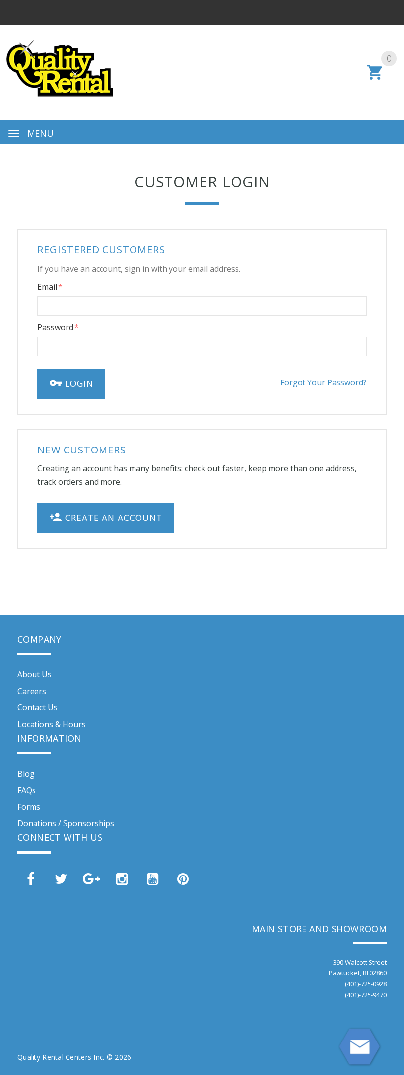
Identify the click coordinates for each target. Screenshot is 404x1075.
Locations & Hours (51, 724)
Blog (25, 773)
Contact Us (37, 707)
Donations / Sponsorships (65, 823)
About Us (34, 674)
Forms (28, 806)
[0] (375, 78)
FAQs (26, 790)
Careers (31, 691)
